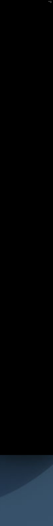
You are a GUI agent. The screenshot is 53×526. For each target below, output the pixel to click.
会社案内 (26, 196)
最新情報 (26, 201)
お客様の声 (26, 191)
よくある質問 (26, 206)
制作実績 (26, 181)
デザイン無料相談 (26, 210)
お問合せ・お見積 (26, 215)
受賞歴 (26, 186)
